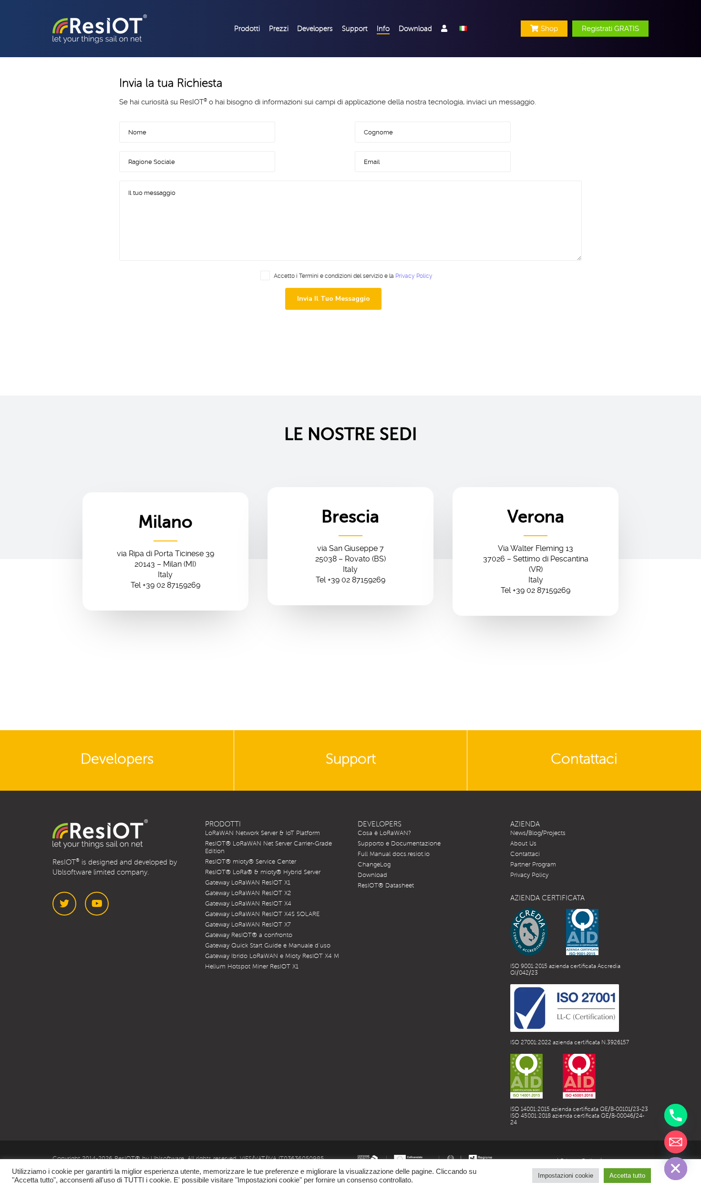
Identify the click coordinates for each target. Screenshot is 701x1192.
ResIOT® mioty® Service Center (250, 861)
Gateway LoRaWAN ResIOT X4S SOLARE (262, 914)
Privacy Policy (414, 276)
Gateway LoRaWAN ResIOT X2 (248, 893)
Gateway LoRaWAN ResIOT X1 (247, 882)
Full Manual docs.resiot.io (394, 854)
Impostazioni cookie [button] (565, 1175)
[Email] (675, 1142)
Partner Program (533, 864)
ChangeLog (374, 864)
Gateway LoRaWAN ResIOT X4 (248, 903)
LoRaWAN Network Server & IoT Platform (262, 833)
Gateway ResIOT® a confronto (248, 935)
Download (372, 875)
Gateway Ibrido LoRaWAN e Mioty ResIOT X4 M (272, 956)
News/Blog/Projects (538, 833)
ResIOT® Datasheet (386, 885)
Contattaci (525, 854)
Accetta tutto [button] (627, 1175)
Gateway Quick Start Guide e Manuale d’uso (267, 945)
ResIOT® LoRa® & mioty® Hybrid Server (262, 872)
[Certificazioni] (554, 932)
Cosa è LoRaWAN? (384, 833)
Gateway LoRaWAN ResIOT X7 (248, 924)
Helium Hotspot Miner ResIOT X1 (252, 966)
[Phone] (675, 1115)
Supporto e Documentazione (399, 843)
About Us (523, 843)
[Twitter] (64, 904)
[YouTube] (97, 904)
